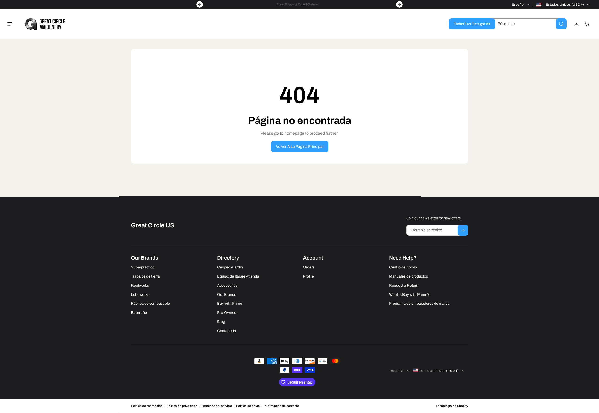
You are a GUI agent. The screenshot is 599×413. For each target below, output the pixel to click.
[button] (12, 24)
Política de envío (248, 406)
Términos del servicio (216, 406)
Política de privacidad (181, 406)
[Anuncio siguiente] (399, 4)
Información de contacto (281, 406)
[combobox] (528, 24)
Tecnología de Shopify (452, 406)
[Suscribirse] (463, 230)
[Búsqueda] (561, 23)
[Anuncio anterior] (199, 4)
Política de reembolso (146, 406)
